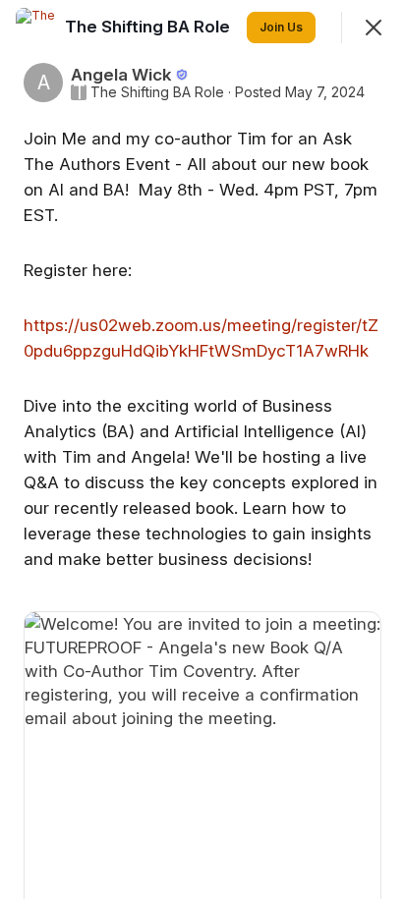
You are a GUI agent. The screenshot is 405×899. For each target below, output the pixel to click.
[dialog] (202, 449)
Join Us (281, 27)
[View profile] (35, 27)
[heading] (149, 26)
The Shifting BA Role (157, 92)
